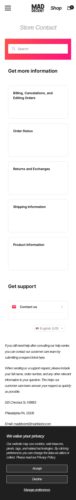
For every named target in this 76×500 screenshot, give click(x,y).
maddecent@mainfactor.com (32, 424)
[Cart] (69, 8)
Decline (37, 479)
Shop (55, 8)
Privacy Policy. (46, 457)
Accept (36, 468)
